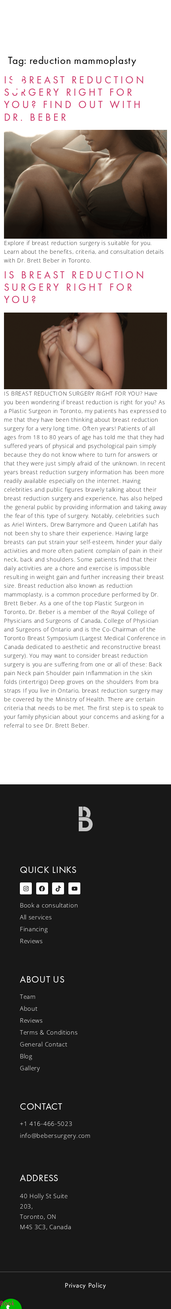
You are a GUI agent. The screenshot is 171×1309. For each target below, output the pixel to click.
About (29, 1008)
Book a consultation (49, 905)
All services (36, 917)
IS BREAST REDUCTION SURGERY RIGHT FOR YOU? (75, 287)
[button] (139, 81)
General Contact (44, 1044)
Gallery (30, 1068)
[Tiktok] (58, 888)
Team (28, 996)
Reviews (31, 941)
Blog (26, 1056)
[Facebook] (42, 888)
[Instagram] (26, 888)
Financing (34, 929)
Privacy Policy (85, 1285)
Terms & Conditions (49, 1032)
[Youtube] (74, 888)
